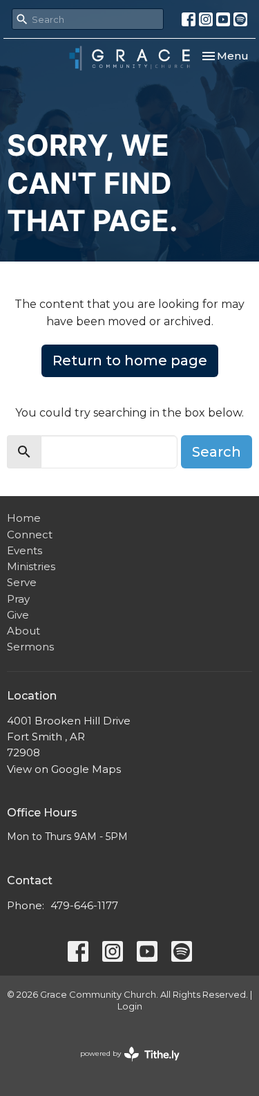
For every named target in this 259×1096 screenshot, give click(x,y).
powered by (123, 1065)
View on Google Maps (64, 769)
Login (129, 1006)
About (23, 630)
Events (24, 550)
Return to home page (129, 360)
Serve (22, 582)
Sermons (30, 646)
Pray (18, 598)
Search (216, 452)
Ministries (31, 566)
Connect (29, 534)
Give (18, 614)
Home (24, 517)
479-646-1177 (84, 905)
